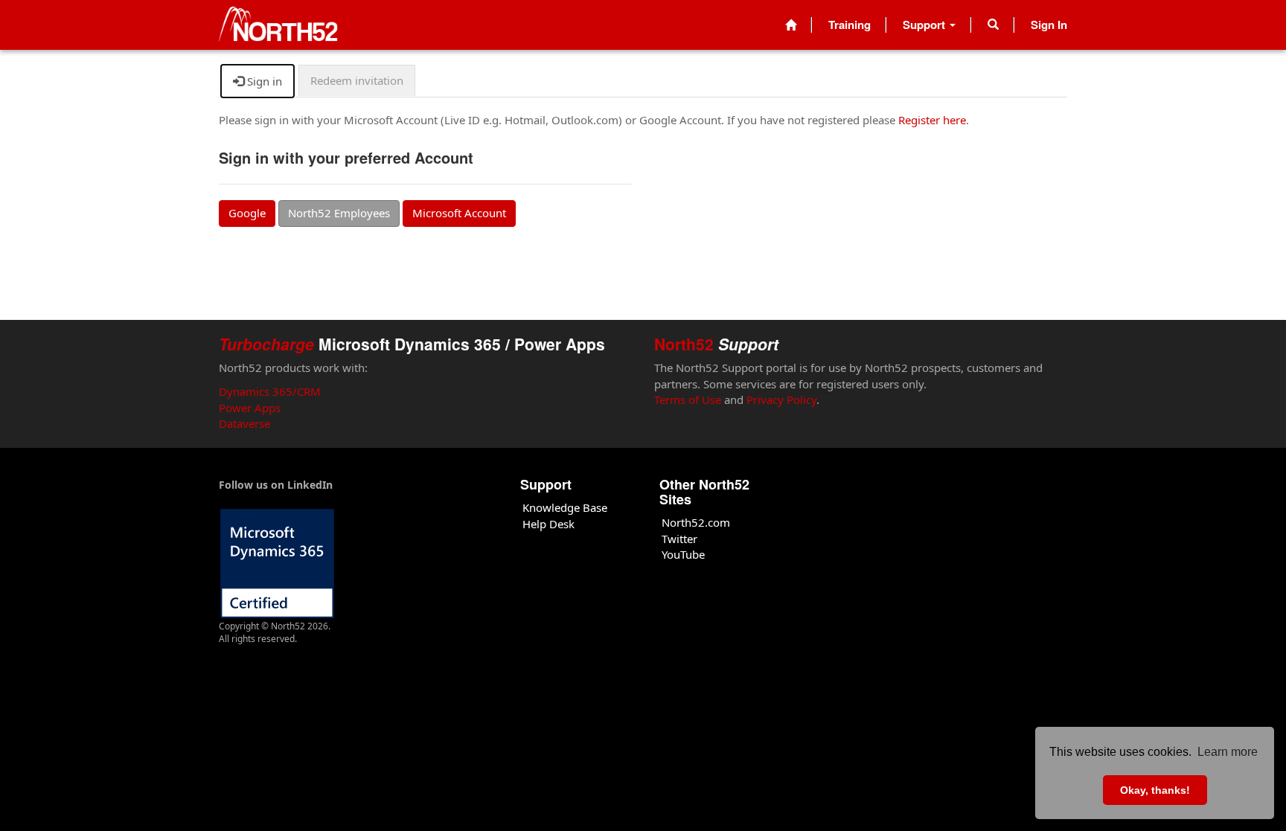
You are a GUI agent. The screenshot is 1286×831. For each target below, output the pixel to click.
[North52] (278, 25)
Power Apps (250, 407)
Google (247, 212)
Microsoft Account (459, 212)
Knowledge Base (564, 507)
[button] (993, 24)
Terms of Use (687, 399)
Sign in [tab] (263, 81)
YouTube (683, 554)
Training (849, 24)
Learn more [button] (1227, 751)
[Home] (790, 25)
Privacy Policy (781, 399)
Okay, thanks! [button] (1155, 790)
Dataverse (244, 423)
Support (925, 24)
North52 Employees (339, 212)
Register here (932, 119)
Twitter (679, 538)
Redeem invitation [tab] (356, 80)
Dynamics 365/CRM (270, 391)
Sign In (1049, 24)
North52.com (696, 522)
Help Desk (548, 523)
